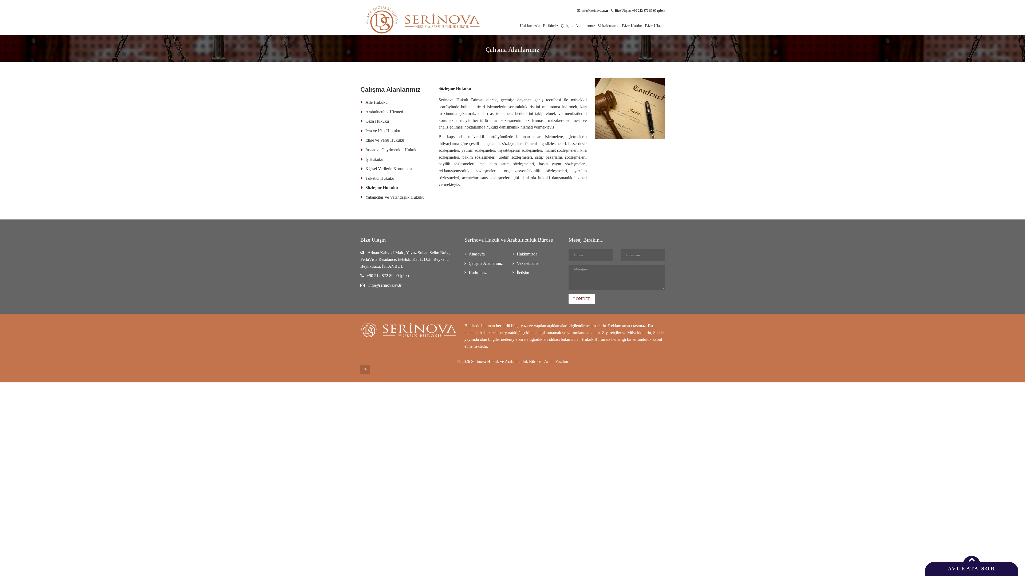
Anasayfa (477, 254)
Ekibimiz (550, 25)
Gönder (582, 299)
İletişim (523, 272)
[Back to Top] (365, 369)
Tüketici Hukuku (379, 178)
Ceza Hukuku (377, 121)
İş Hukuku (374, 159)
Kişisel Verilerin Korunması (388, 168)
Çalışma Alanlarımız (578, 25)
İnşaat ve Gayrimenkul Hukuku (392, 149)
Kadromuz (478, 272)
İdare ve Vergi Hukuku (384, 140)
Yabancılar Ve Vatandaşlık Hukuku (394, 197)
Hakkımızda (530, 25)
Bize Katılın (632, 25)
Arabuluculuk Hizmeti (384, 112)
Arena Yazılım (556, 361)
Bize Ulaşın (655, 25)
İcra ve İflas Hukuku (382, 131)
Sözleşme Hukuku (381, 187)
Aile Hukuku (376, 102)
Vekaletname (608, 25)
